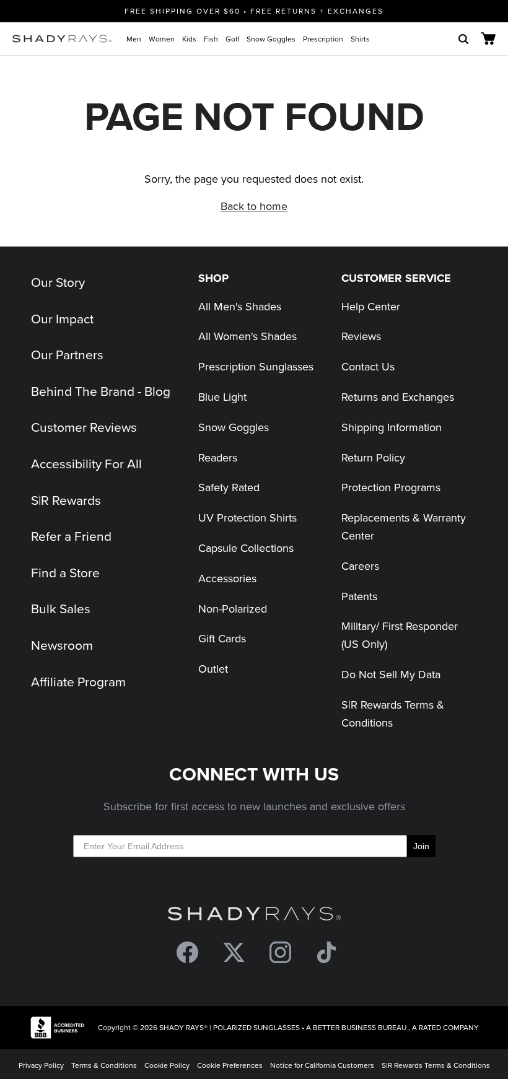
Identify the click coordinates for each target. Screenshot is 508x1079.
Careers (360, 566)
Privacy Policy (41, 1065)
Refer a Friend (71, 535)
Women (162, 38)
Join (421, 846)
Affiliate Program (78, 681)
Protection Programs (390, 487)
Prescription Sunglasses (255, 366)
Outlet (213, 668)
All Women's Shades (247, 336)
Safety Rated (229, 487)
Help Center (370, 306)
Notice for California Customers (322, 1065)
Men (133, 38)
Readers (217, 457)
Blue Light (222, 396)
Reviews (361, 336)
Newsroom (62, 645)
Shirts (360, 38)
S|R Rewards (66, 500)
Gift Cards (222, 638)
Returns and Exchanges (397, 396)
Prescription (323, 38)
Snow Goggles (271, 38)
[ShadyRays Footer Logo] (254, 916)
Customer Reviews (84, 426)
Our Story (58, 282)
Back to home (254, 206)
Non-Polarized (232, 608)
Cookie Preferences (230, 1065)
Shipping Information (391, 427)
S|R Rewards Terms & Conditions (436, 1065)
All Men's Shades (239, 306)
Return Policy (373, 457)
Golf (232, 38)
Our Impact (62, 318)
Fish (211, 38)
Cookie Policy (167, 1065)
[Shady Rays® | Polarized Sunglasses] (62, 39)
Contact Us (368, 366)
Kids (189, 38)
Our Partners (67, 354)
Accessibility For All (86, 463)
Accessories (227, 578)
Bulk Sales (60, 608)
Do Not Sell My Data (390, 674)
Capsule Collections (246, 548)
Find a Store (65, 572)
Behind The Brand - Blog (100, 391)
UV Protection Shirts (247, 517)
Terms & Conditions (104, 1065)
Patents (359, 596)
